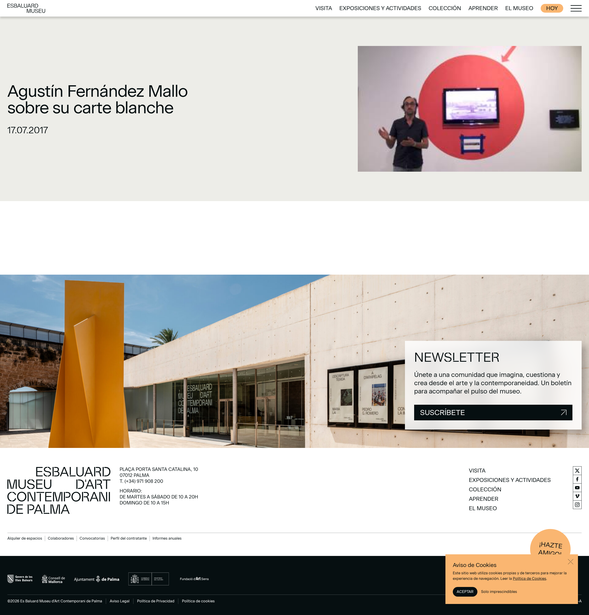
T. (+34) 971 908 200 (141, 481)
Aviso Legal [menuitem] (120, 601)
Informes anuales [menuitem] (167, 538)
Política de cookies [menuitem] (198, 601)
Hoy (552, 8)
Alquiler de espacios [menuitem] (24, 538)
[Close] (570, 561)
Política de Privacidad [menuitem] (155, 601)
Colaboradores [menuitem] (61, 538)
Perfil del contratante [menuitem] (129, 538)
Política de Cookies (529, 578)
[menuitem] (323, 8)
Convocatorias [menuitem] (92, 538)
